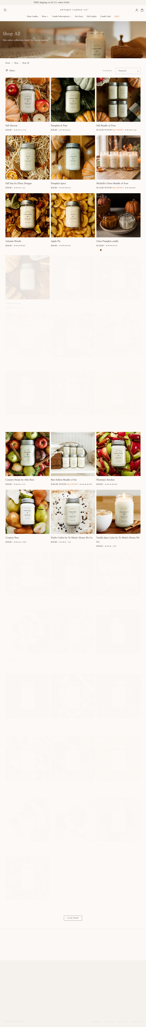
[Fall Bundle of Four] (118, 100)
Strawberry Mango (60, 785)
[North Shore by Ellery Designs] (73, 696)
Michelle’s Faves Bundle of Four (112, 183)
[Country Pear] (27, 512)
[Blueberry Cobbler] (118, 820)
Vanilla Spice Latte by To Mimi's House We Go (117, 540)
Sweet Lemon (103, 419)
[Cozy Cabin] (73, 277)
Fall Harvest (11, 126)
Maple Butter (57, 361)
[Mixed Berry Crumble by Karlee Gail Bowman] (118, 696)
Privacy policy (109, 1021)
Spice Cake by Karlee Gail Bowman (114, 361)
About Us (57, 975)
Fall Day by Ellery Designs (18, 183)
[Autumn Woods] (27, 215)
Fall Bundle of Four (106, 126)
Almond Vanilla (58, 419)
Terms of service (123, 1021)
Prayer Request (91, 990)
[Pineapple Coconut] (27, 759)
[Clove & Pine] (27, 393)
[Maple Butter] (73, 335)
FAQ (87, 980)
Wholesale (89, 996)
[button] (5, 10)
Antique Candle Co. (17, 1021)
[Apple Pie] (73, 215)
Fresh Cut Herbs (13, 722)
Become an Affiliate (61, 1001)
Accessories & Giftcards (129, 990)
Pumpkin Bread (13, 303)
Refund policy (96, 1021)
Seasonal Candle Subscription (111, 600)
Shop (16, 63)
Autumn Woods (13, 241)
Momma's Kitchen (105, 480)
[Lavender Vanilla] (73, 574)
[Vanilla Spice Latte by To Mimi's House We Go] (118, 512)
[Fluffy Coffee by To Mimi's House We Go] (73, 512)
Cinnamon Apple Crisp (17, 361)
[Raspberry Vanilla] (118, 631)
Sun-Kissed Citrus (105, 785)
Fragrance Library (61, 996)
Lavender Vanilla (59, 600)
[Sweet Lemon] (118, 393)
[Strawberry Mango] (73, 759)
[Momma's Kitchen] (118, 454)
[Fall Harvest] (27, 100)
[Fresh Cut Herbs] (27, 696)
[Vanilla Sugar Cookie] (73, 631)
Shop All (25, 63)
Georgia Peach (12, 903)
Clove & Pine (12, 419)
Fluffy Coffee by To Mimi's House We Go (72, 538)
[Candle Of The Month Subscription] (73, 820)
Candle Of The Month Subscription (68, 846)
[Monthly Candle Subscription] (27, 820)
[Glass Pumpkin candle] (118, 215)
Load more (73, 918)
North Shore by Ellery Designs (66, 722)
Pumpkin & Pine (59, 126)
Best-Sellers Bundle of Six (64, 480)
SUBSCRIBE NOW (22, 998)
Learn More (73, 949)
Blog (55, 980)
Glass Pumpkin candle (107, 241)
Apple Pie (55, 241)
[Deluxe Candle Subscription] (27, 631)
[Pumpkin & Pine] (73, 100)
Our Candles (58, 990)
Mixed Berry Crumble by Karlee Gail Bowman (114, 724)
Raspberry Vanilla (105, 657)
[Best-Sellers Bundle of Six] (73, 454)
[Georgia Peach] (27, 877)
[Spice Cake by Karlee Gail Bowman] (118, 335)
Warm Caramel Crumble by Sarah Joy (24, 600)
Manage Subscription (94, 975)
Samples (122, 985)
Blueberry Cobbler (105, 846)
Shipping (89, 985)
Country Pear (12, 538)
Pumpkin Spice (58, 183)
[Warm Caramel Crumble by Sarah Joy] (27, 574)
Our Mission (58, 985)
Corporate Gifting (127, 996)
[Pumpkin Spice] (73, 157)
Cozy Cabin (57, 303)
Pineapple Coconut (14, 785)
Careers (56, 1006)
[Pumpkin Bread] (27, 277)
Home (7, 63)
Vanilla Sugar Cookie (61, 657)
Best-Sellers (124, 980)
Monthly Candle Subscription (20, 846)
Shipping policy (137, 1021)
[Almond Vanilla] (73, 393)
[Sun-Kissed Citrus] (118, 759)
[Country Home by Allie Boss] (27, 454)
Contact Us (90, 1001)
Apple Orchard (103, 303)
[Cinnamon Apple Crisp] (27, 335)
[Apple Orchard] (118, 277)
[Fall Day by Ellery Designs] (27, 157)
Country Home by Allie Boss (19, 480)
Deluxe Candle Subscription (19, 657)
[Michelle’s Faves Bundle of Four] (118, 157)
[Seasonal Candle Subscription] (118, 574)
